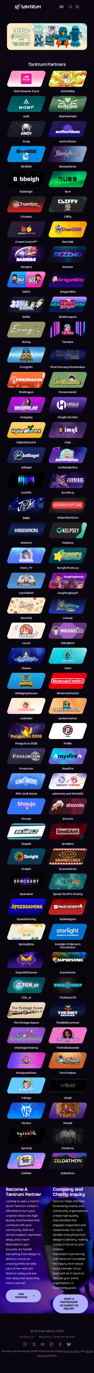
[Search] (70, 7)
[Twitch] (25, 1344)
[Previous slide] (13, 36)
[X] (34, 1344)
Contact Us (26, 1336)
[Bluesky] (69, 1344)
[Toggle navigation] (61, 7)
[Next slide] (81, 36)
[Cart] (77, 7)
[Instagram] (51, 1344)
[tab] (40, 47)
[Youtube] (43, 1344)
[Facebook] (60, 1344)
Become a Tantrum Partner (57, 1336)
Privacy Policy (71, 1351)
